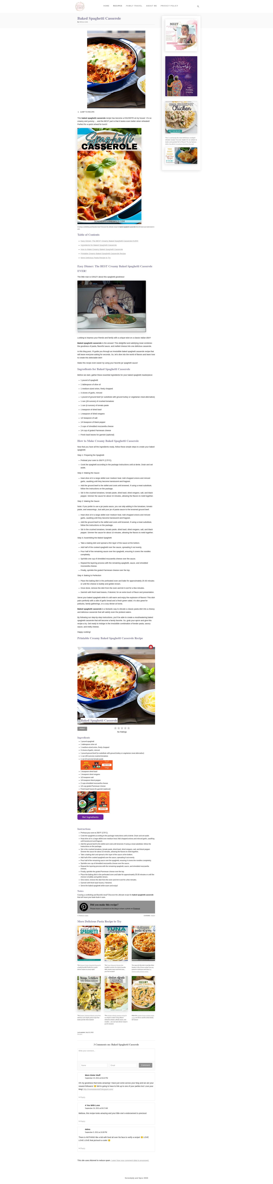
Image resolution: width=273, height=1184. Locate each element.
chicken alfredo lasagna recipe (116, 1015)
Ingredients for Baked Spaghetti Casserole (99, 245)
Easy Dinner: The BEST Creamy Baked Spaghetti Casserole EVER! (109, 241)
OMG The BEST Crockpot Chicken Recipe (179, 144)
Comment (145, 1065)
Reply (82, 1097)
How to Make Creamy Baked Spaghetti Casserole (102, 249)
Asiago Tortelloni (85, 1015)
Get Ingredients (90, 817)
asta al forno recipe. (142, 971)
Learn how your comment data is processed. (130, 1160)
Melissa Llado (84, 22)
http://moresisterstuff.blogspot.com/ (98, 1089)
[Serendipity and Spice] (80, 6)
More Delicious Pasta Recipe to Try (96, 258)
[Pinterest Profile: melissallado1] (85, 907)
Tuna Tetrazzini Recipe (114, 965)
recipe (96, 1015)
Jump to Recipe (87, 112)
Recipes (79, 1034)
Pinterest (136, 908)
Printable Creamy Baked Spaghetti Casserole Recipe (103, 254)
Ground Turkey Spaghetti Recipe (89, 965)
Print (82, 729)
